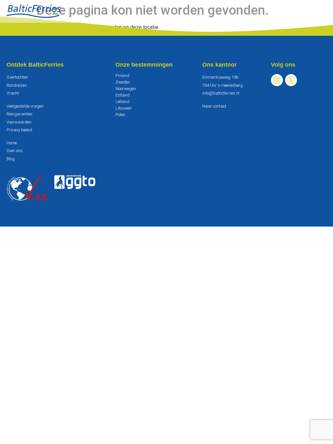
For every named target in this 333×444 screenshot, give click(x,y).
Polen (120, 114)
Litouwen (123, 108)
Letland (122, 101)
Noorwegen (125, 88)
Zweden (122, 82)
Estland (122, 95)
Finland (122, 75)
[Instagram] (277, 80)
